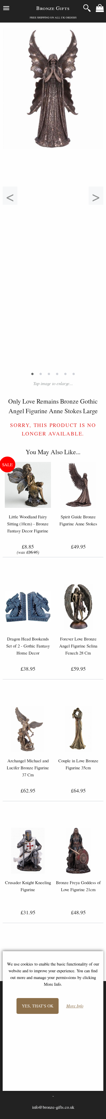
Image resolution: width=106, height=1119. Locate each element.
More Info (74, 1006)
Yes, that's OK (37, 1006)
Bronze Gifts (53, 7)
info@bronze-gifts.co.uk (53, 1107)
